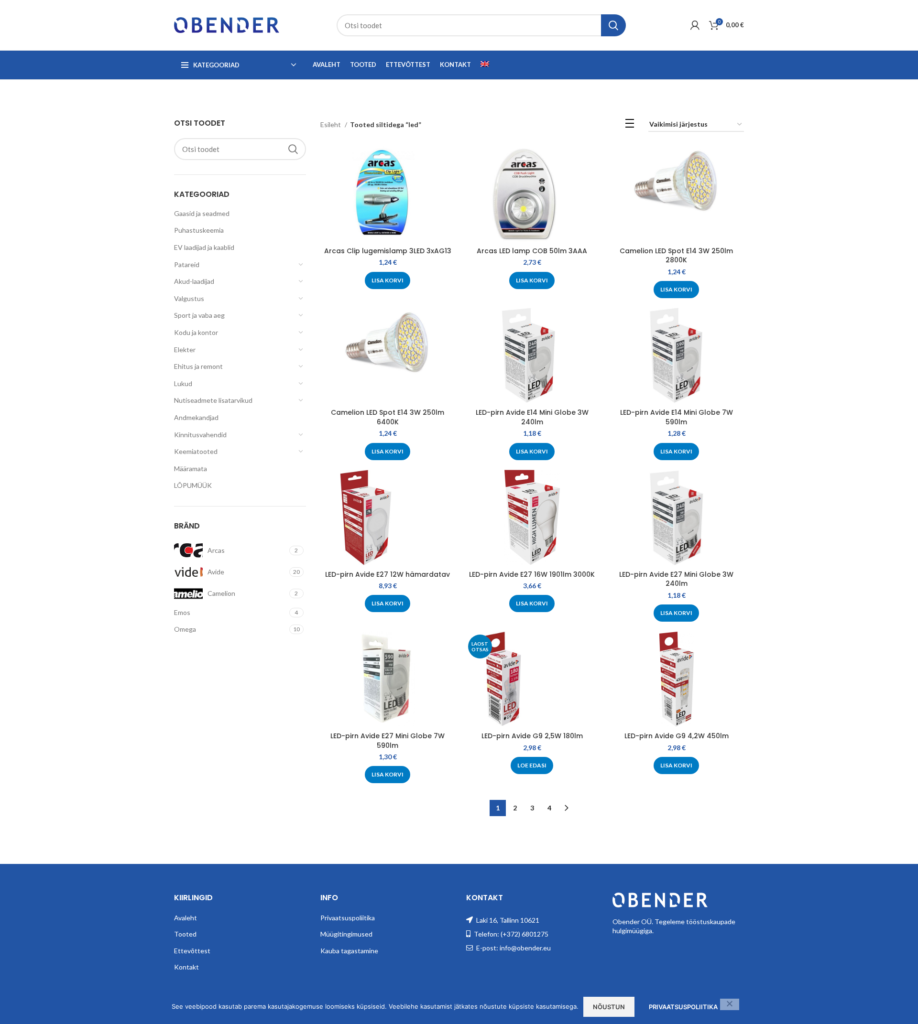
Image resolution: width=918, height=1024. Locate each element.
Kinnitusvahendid (200, 435)
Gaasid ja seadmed (202, 213)
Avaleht (185, 918)
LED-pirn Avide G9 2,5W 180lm (532, 736)
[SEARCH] (613, 25)
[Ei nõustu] (729, 1004)
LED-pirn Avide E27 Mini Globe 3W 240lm (676, 579)
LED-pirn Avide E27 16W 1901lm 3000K (532, 574)
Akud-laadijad (194, 281)
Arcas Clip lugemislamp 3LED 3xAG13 (387, 251)
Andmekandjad (196, 417)
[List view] (629, 125)
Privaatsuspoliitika (347, 918)
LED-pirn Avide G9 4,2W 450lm (676, 736)
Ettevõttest (192, 951)
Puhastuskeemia (199, 230)
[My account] (695, 25)
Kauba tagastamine (349, 951)
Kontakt (186, 967)
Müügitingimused (346, 934)
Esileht (331, 124)
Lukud (183, 383)
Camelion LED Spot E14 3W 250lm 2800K (676, 255)
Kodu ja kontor (196, 332)
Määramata (190, 468)
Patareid (186, 264)
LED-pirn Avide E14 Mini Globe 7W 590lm (676, 417)
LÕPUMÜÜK (193, 485)
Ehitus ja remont (198, 366)
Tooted (185, 934)
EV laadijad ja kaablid (204, 247)
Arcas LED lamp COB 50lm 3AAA (532, 251)
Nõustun (609, 1007)
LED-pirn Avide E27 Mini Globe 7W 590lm (387, 740)
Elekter (185, 349)
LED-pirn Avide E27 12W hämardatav (387, 574)
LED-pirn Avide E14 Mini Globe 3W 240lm (532, 417)
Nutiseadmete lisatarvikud (213, 400)
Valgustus (189, 298)
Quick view (448, 161)
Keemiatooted (196, 451)
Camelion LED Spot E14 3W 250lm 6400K (387, 417)
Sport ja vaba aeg (199, 315)
